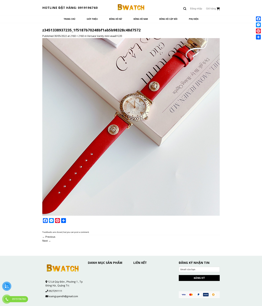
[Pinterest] (258, 31)
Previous (48, 236)
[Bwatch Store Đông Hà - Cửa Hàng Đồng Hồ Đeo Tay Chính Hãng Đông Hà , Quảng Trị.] (131, 7)
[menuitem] (69, 19)
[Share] (258, 37)
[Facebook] (258, 19)
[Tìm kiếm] (184, 8)
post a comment (81, 232)
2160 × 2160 (77, 36)
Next (46, 240)
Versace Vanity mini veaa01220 (104, 36)
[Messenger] (258, 25)
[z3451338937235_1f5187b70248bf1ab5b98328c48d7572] (131, 126)
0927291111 (55, 291)
